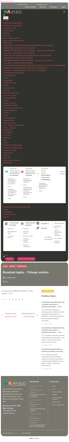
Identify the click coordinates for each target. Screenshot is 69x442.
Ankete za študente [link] (9, 128)
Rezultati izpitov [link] (21, 266)
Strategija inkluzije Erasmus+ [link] (12, 108)
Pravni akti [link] (6, 35)
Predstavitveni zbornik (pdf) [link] (12, 25)
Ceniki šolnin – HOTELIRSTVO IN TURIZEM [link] (19, 53)
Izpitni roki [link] (7, 90)
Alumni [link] (5, 115)
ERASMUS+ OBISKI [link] (10, 105)
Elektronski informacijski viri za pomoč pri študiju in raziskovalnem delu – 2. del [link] (53, 304)
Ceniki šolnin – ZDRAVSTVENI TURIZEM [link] (17, 63)
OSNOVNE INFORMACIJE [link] (12, 23)
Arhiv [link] (64, 7)
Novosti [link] (43, 7)
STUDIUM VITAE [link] (9, 83)
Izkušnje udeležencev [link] (10, 110)
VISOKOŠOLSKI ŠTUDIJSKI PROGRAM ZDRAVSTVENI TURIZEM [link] (27, 55)
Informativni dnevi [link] (9, 123)
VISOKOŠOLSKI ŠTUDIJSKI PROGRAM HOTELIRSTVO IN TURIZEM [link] (28, 45)
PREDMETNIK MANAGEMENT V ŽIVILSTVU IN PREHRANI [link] (25, 68)
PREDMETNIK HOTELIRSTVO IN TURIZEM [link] (19, 48)
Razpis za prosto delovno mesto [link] (13, 40)
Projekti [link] (5, 78)
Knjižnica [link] (6, 113)
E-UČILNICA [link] (7, 133)
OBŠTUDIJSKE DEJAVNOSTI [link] (13, 73)
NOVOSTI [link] (6, 135)
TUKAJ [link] (10, 293)
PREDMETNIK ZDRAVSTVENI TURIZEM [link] (18, 58)
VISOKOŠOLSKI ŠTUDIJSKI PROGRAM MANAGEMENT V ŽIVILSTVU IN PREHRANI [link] (34, 65)
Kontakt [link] (5, 255)
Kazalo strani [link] (30, 7)
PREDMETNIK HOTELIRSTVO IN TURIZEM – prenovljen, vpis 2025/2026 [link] (29, 50)
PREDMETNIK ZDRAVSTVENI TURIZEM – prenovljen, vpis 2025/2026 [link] (27, 60)
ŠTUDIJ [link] (6, 85)
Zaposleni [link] (6, 33)
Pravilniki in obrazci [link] (10, 95)
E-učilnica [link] (53, 7)
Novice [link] (5, 266)
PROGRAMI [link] (7, 43)
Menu (4, 15)
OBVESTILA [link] (7, 130)
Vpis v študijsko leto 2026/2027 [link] (13, 125)
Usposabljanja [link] (7, 80)
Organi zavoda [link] (8, 30)
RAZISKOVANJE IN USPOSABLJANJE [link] (17, 207)
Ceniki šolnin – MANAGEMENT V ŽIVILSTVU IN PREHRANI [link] (25, 70)
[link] (21, 4)
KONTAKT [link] (7, 138)
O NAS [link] (5, 20)
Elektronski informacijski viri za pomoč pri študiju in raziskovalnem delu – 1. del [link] (53, 330)
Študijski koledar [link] (8, 120)
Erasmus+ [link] (6, 100)
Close (6, 18)
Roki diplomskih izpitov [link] (11, 93)
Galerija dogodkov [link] (9, 118)
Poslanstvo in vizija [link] (9, 28)
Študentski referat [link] (9, 88)
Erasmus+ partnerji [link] (9, 103)
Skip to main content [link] (7, 1)
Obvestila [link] (12, 266)
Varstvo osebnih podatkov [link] (11, 38)
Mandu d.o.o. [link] (17, 433)
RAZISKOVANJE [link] (9, 75)
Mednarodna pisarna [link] (10, 98)
